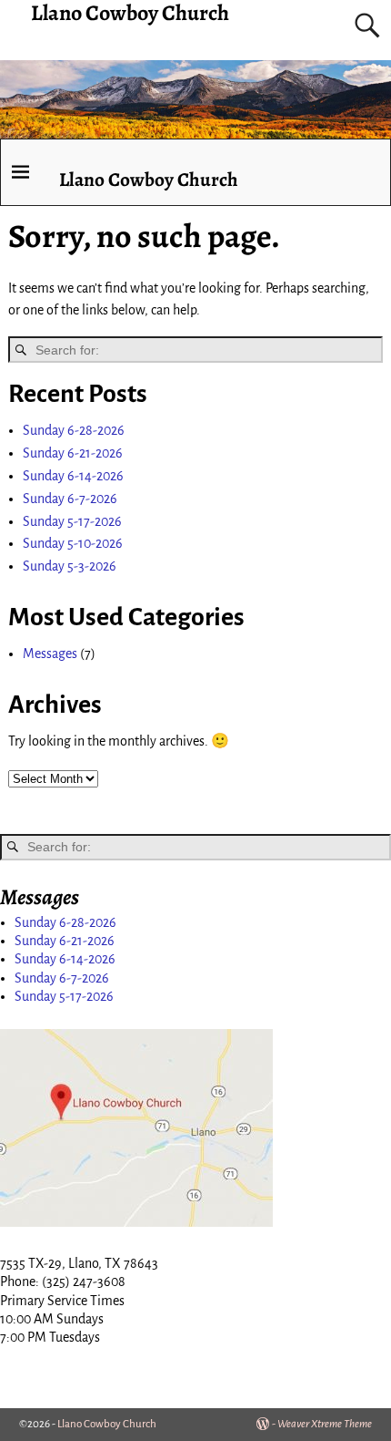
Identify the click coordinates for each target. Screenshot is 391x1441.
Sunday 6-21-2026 (73, 453)
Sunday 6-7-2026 (70, 498)
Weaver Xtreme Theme (324, 1424)
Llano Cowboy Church (148, 179)
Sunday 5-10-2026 (73, 543)
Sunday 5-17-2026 (72, 521)
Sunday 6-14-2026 (73, 475)
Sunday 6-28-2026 (74, 430)
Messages (50, 653)
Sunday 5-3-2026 (69, 566)
